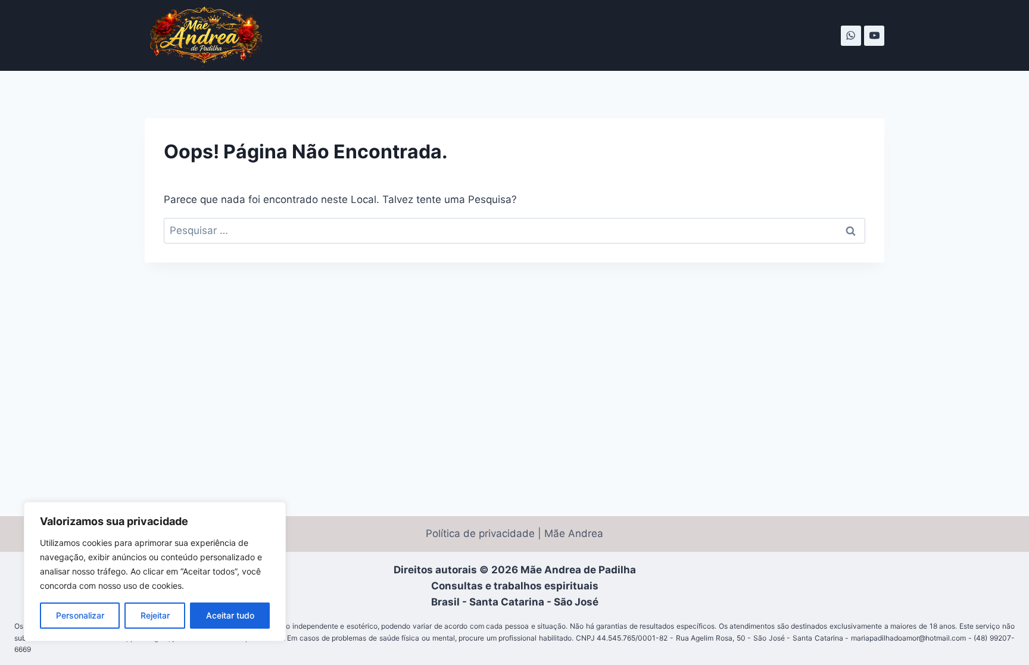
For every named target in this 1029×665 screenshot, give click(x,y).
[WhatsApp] (851, 36)
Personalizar (80, 615)
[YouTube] (874, 36)
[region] (155, 571)
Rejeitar (155, 615)
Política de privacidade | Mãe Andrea (514, 533)
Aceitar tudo (230, 615)
